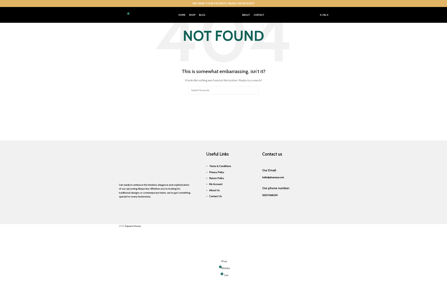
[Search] (120, 14)
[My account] (311, 14)
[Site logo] (223, 14)
